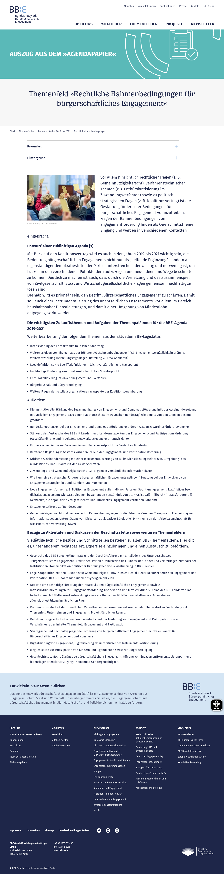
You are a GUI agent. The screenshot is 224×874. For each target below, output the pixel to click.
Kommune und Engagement (108, 788)
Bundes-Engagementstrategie (151, 773)
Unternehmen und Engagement (110, 799)
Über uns (83, 24)
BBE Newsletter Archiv (189, 751)
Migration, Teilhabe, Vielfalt (108, 793)
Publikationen (167, 6)
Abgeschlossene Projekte (149, 788)
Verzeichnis (58, 734)
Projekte (174, 24)
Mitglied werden (60, 740)
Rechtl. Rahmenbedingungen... (91, 131)
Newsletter (202, 24)
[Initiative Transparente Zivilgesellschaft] (198, 851)
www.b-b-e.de (60, 850)
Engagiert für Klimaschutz (149, 767)
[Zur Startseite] (24, 14)
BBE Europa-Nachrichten (190, 740)
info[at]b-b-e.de (61, 846)
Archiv (41, 131)
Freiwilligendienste (103, 777)
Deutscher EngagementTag (149, 756)
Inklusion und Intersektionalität (110, 782)
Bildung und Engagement (107, 734)
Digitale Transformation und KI (110, 745)
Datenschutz (33, 830)
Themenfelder (144, 24)
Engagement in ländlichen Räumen (112, 760)
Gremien (14, 751)
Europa (97, 771)
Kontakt (195, 6)
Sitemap (49, 830)
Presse (183, 6)
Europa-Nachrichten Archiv (192, 756)
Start (12, 131)
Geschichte (15, 745)
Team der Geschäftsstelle (23, 756)
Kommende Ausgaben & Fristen (194, 745)
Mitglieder (111, 24)
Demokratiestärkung (104, 740)
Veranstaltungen (147, 6)
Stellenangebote (18, 762)
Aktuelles (129, 6)
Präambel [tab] (34, 146)
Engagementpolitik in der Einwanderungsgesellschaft (108, 753)
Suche (211, 6)
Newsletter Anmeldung (189, 762)
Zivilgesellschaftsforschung (108, 805)
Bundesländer (17, 740)
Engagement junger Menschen (109, 766)
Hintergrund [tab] (36, 158)
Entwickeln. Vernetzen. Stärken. (26, 734)
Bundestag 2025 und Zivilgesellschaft (146, 749)
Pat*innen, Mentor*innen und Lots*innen (151, 780)
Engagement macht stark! (149, 762)
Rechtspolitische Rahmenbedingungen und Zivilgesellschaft (149, 738)
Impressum (15, 830)
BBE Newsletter (186, 734)
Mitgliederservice (61, 745)
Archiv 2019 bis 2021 (59, 131)
